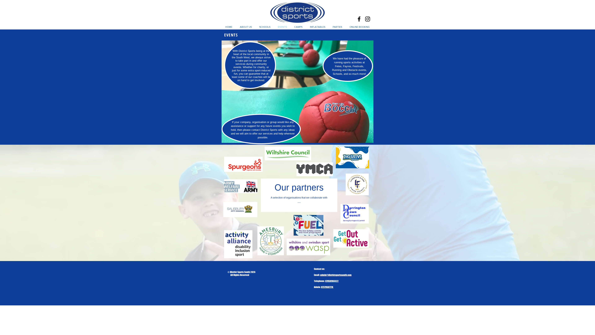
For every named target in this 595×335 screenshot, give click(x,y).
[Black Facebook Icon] (359, 19)
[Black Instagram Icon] (367, 19)
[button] (265, 27)
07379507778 (327, 287)
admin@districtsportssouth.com (336, 275)
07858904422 (332, 281)
